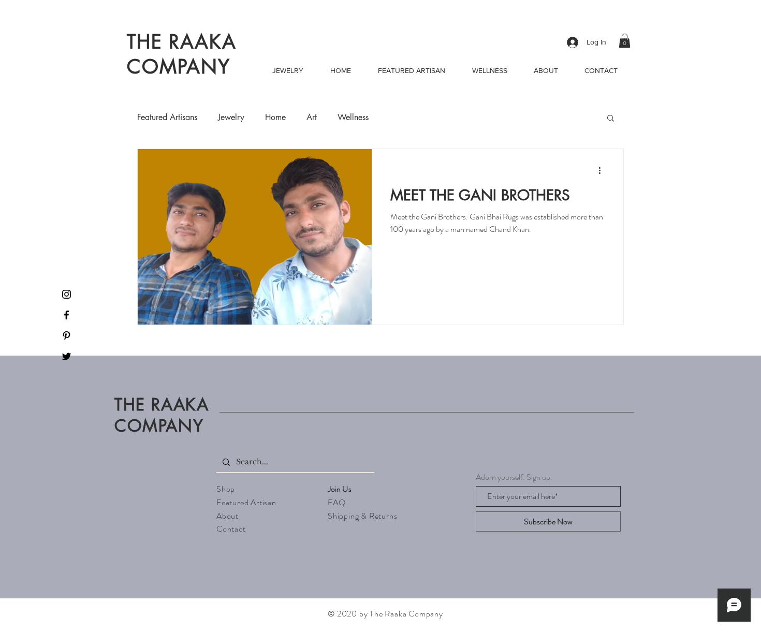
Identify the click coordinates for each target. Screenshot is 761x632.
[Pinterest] (66, 336)
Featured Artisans (167, 117)
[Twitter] (66, 356)
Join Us (340, 489)
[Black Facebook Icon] (66, 315)
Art (311, 117)
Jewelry (231, 117)
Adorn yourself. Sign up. (514, 477)
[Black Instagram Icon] (66, 294)
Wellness (353, 117)
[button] (625, 41)
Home (275, 117)
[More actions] (603, 170)
